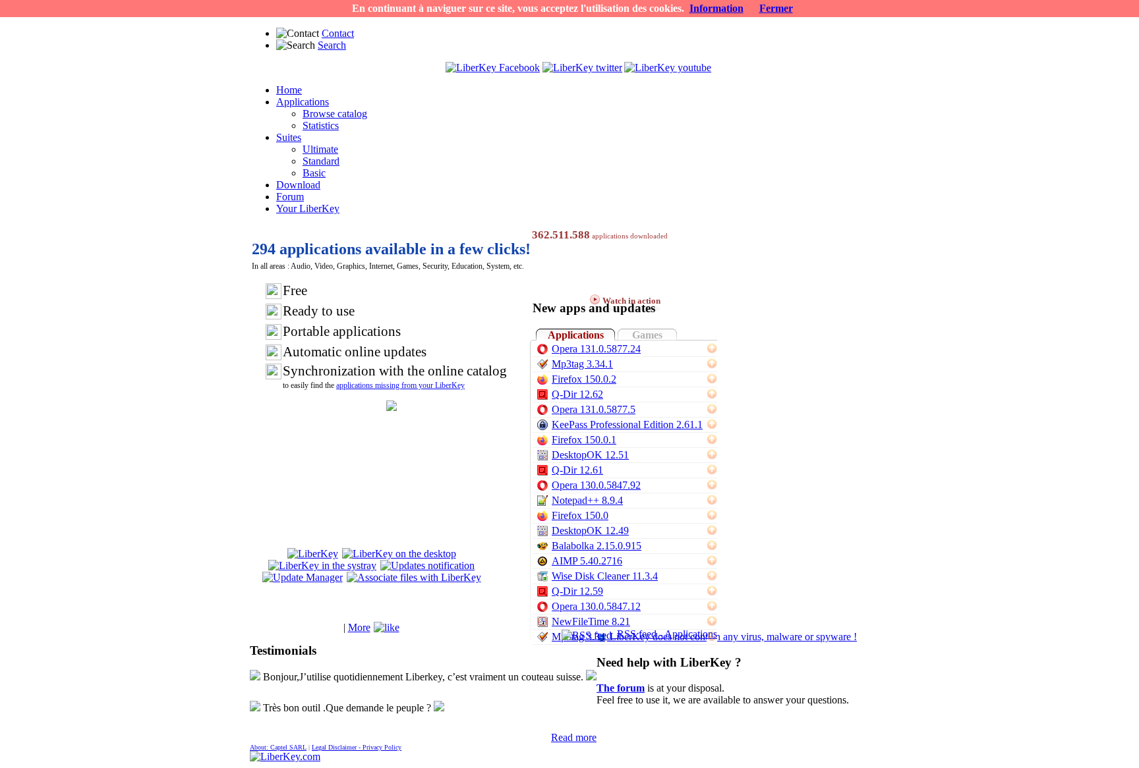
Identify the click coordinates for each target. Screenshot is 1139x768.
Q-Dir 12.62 (577, 394)
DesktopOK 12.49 (590, 530)
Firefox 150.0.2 (584, 379)
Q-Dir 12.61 (577, 470)
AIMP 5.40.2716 (587, 560)
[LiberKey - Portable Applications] (285, 756)
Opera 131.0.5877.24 (596, 348)
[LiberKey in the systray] (322, 565)
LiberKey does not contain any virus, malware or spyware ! (733, 636)
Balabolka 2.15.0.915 (596, 545)
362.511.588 (561, 235)
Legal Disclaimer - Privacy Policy (356, 747)
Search (332, 45)
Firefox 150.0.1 (584, 439)
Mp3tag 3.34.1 (582, 364)
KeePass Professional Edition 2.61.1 (627, 424)
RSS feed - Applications (664, 634)
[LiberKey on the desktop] (399, 553)
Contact (338, 33)
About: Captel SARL (278, 747)
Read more (574, 737)
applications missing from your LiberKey (400, 385)
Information (716, 8)
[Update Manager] (302, 577)
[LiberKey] (313, 553)
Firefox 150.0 (580, 515)
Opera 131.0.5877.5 (593, 409)
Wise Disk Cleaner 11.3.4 (605, 576)
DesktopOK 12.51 (590, 454)
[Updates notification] (427, 565)
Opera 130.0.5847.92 (596, 485)
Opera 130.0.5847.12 (596, 606)
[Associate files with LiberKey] (414, 577)
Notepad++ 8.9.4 (587, 500)
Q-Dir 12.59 (577, 591)
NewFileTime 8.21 (591, 621)
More (359, 627)
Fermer (776, 8)
